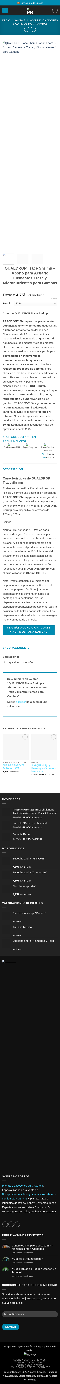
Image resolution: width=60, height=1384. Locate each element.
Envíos (41, 1360)
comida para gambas (14, 1198)
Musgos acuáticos (34, 1194)
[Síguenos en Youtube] (17, 1224)
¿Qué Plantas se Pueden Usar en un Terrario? (34, 1270)
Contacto (44, 1367)
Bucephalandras (12, 1194)
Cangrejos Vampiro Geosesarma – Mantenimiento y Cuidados (32, 1247)
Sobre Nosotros (24, 1360)
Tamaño (7, 303)
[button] (5, 10)
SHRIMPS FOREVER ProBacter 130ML (14, 767)
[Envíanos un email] (11, 1224)
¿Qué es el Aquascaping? (27, 1258)
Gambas (20, 20)
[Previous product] (33, 29)
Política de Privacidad (30, 1365)
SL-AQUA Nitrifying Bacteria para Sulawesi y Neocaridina (43, 768)
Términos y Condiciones (30, 1362)
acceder (21, 701)
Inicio (6, 20)
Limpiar (54, 298)
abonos (51, 1194)
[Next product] (26, 29)
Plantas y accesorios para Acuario (22, 1185)
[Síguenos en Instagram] (5, 1224)
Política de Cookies (22, 1367)
